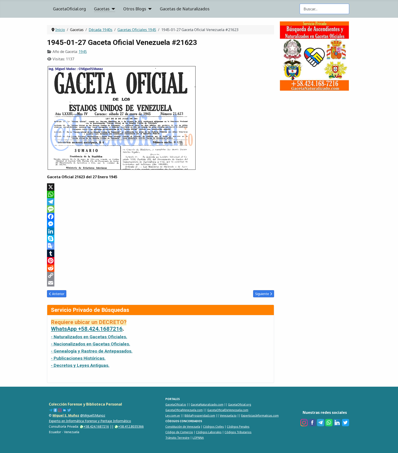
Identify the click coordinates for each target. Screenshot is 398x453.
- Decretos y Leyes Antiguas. (80, 365)
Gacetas (101, 9)
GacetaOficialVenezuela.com (184, 410)
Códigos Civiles (213, 427)
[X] (160, 187)
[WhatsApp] (160, 194)
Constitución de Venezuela (182, 427)
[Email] (160, 282)
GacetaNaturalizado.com (207, 404)
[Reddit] (160, 268)
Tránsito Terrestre (177, 438)
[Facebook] (160, 216)
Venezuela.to (228, 416)
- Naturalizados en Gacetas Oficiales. (89, 336)
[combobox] (324, 9)
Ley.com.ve (172, 416)
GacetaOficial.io (175, 404)
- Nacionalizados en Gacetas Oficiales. (90, 344)
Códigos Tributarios (238, 432)
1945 (83, 51)
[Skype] (160, 238)
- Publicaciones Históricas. (78, 358)
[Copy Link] (160, 275)
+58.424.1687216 (96, 426)
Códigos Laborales (209, 432)
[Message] (160, 209)
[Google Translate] (160, 246)
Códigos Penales (238, 427)
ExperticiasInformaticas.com (260, 416)
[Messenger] (160, 224)
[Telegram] (160, 201)
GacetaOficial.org (69, 9)
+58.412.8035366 (131, 426)
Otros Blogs (134, 9)
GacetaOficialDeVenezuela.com (227, 410)
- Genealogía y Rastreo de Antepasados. (91, 351)
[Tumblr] (160, 253)
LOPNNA (198, 438)
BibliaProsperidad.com (199, 416)
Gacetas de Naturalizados (184, 9)
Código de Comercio (179, 432)
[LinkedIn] (160, 231)
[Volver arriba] (390, 444)
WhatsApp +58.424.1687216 (87, 329)
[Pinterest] (160, 260)
